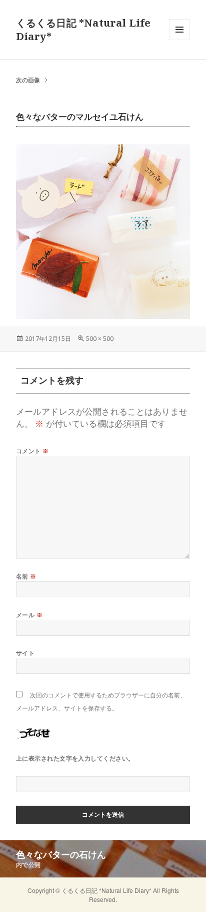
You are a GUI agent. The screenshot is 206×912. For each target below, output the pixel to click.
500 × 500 (100, 338)
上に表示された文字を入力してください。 (75, 758)
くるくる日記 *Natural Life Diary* (107, 890)
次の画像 (28, 80)
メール (29, 615)
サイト (25, 653)
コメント (32, 451)
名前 (26, 576)
